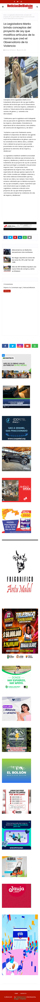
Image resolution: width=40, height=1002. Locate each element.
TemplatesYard (21, 997)
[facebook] (14, 1)
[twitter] (18, 1)
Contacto (23, 993)
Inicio (4, 15)
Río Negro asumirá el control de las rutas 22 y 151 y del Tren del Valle (23, 260)
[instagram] (21, 1)
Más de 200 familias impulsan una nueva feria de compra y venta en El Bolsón (24, 269)
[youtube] (27, 346)
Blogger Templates (20, 999)
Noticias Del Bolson (10, 50)
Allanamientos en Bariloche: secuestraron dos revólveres (22, 251)
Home (16, 993)
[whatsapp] (35, 346)
